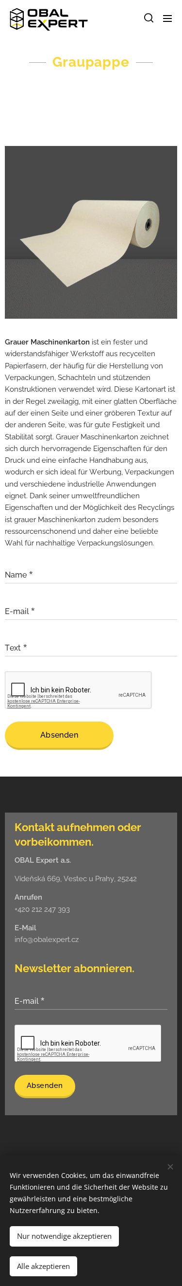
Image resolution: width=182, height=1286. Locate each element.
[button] (148, 18)
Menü (167, 18)
